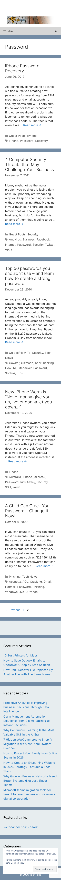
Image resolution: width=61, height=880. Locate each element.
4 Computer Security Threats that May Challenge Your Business (29, 164)
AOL (25, 581)
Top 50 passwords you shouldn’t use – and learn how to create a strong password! (29, 276)
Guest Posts (17, 135)
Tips (20, 373)
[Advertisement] (34, 7)
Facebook (43, 239)
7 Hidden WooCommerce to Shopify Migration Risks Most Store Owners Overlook (27, 744)
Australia (15, 477)
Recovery (41, 140)
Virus (8, 250)
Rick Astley (27, 482)
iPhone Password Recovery (22, 68)
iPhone (32, 135)
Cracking (36, 581)
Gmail (47, 581)
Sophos (10, 373)
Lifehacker (25, 368)
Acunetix (15, 581)
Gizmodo (27, 363)
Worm (17, 487)
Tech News (29, 576)
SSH (8, 487)
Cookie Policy (17, 863)
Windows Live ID (16, 592)
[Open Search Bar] (56, 31)
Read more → (32, 125)
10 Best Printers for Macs (20, 655)
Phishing (15, 576)
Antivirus (15, 239)
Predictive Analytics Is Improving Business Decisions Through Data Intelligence (26, 707)
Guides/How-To (19, 352)
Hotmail (10, 587)
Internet (10, 244)
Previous (12, 610)
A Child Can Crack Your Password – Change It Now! (28, 510)
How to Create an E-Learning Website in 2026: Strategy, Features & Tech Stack (29, 767)
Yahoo (33, 592)
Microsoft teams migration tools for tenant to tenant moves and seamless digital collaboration (29, 794)
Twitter (49, 244)
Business (29, 239)
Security (32, 234)
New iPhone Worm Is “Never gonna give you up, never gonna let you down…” (28, 399)
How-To (10, 368)
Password (27, 140)
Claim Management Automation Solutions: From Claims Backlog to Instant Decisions (26, 721)
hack (38, 363)
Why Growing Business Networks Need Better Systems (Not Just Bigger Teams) (30, 781)
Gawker (14, 363)
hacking (48, 363)
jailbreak (39, 477)
